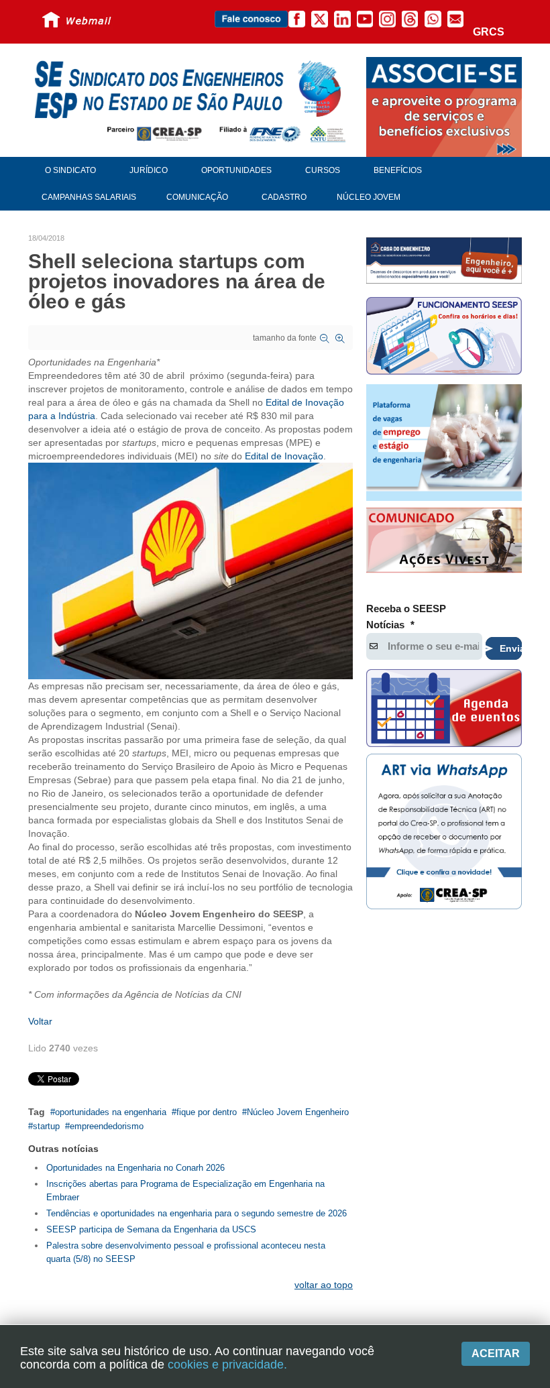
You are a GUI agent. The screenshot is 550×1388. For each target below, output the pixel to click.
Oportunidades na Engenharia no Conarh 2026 (135, 1168)
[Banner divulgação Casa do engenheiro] (444, 260)
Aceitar (496, 1353)
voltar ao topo (323, 1284)
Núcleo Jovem (368, 197)
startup (46, 1126)
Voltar (40, 1021)
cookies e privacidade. (227, 1364)
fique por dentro (206, 1112)
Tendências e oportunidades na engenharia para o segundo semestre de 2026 (196, 1213)
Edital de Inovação (284, 456)
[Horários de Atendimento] (444, 337)
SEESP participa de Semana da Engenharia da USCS (151, 1229)
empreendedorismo (107, 1126)
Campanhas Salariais (89, 197)
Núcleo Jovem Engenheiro (298, 1112)
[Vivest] (444, 542)
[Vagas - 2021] (444, 442)
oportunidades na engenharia (110, 1112)
